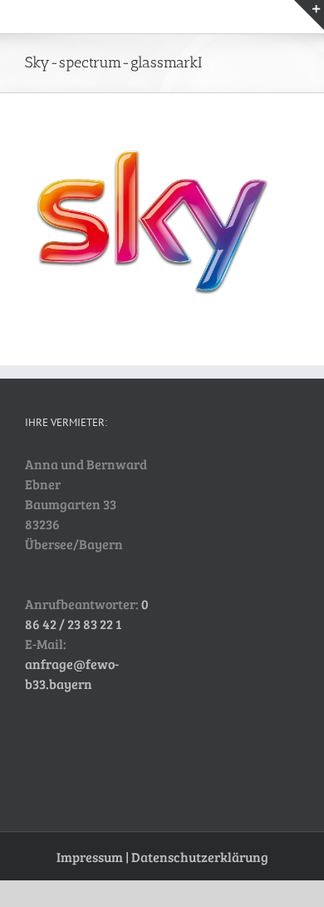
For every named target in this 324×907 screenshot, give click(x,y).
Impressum (89, 856)
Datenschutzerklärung (199, 856)
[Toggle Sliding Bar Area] (309, 15)
